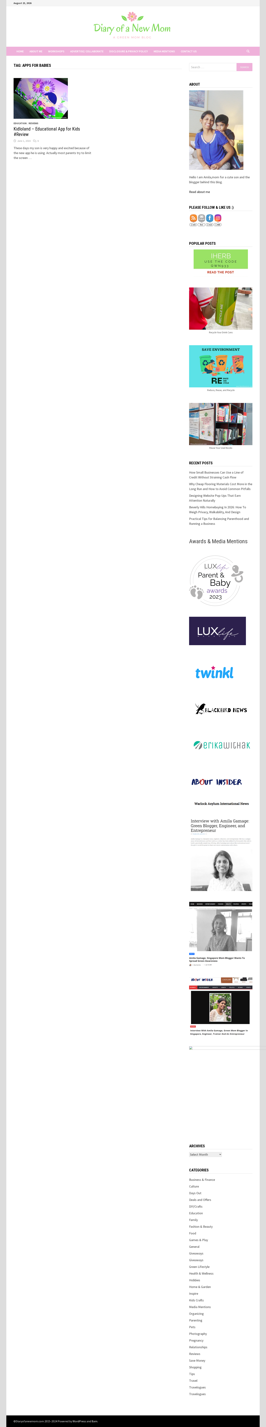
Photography (198, 1334)
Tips (192, 1374)
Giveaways (196, 1253)
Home (20, 51)
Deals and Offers (200, 1200)
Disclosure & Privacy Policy (128, 51)
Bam (94, 1421)
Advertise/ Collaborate (87, 51)
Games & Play (198, 1240)
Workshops (56, 51)
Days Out (195, 1193)
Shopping (195, 1367)
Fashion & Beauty (201, 1226)
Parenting (195, 1320)
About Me (35, 51)
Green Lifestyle (199, 1267)
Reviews (33, 123)
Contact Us (189, 51)
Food (192, 1233)
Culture (194, 1186)
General (194, 1247)
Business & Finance (202, 1180)
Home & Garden (200, 1287)
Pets (192, 1327)
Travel (193, 1380)
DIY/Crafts (195, 1206)
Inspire (193, 1293)
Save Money (197, 1360)
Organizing (196, 1314)
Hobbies (194, 1280)
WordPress (79, 1421)
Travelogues (197, 1387)
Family (193, 1220)
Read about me (199, 192)
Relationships (198, 1347)
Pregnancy (196, 1340)
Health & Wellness (201, 1273)
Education (20, 123)
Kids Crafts (196, 1300)
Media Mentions (164, 51)
